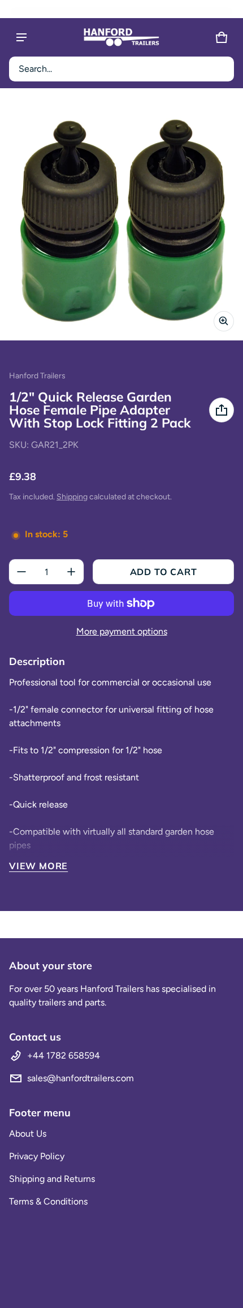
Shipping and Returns (52, 1178)
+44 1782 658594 (63, 1055)
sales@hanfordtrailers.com (80, 1078)
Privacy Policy (36, 1156)
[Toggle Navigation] (21, 37)
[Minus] (21, 571)
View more (38, 865)
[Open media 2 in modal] (121, 218)
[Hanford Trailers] (121, 37)
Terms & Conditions (48, 1201)
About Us (27, 1133)
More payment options (121, 631)
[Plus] (71, 571)
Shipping (72, 497)
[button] (121, 69)
